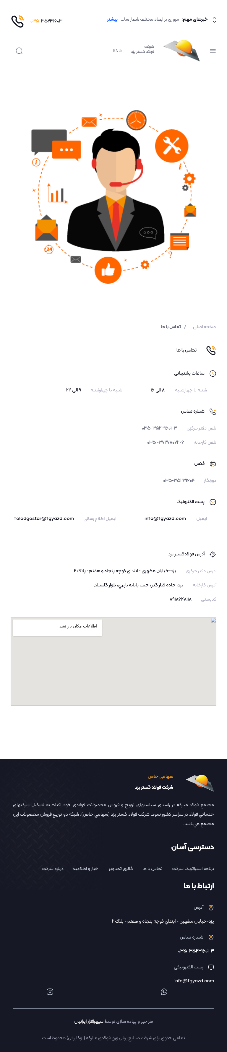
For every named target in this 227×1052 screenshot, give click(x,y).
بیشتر (112, 19)
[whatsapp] (164, 991)
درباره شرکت (53, 868)
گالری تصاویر (121, 868)
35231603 (46, 21)
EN (116, 51)
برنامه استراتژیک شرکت (193, 868)
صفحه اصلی (204, 327)
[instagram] (49, 991)
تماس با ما (152, 868)
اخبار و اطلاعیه (86, 868)
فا (120, 51)
